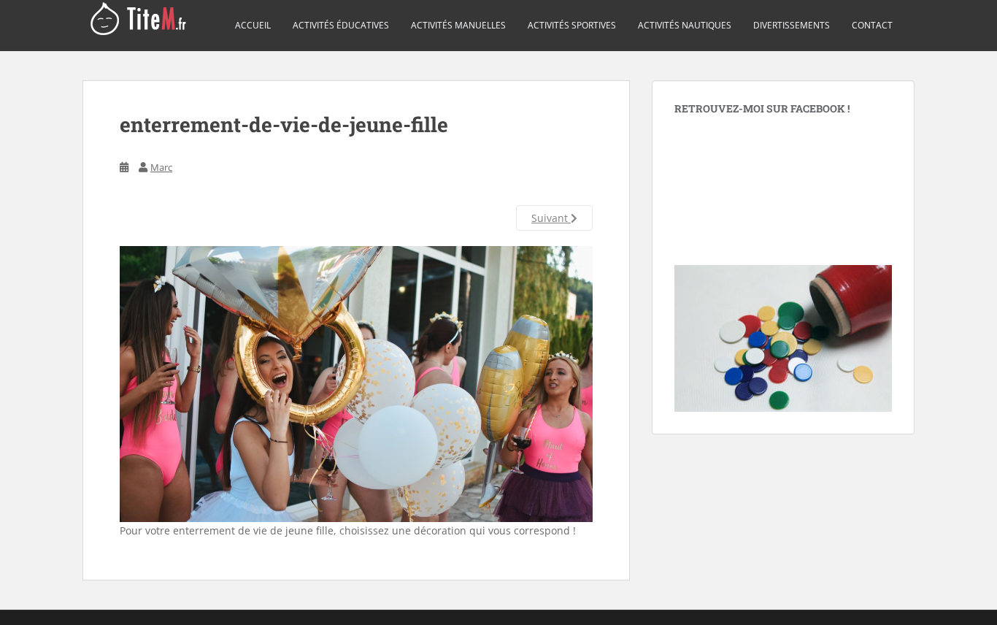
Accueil (253, 25)
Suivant (551, 218)
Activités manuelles (458, 25)
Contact (872, 25)
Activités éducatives (341, 25)
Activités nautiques (684, 25)
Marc (161, 167)
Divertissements (791, 25)
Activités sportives (572, 25)
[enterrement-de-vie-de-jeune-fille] (356, 383)
